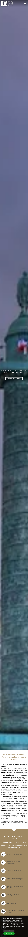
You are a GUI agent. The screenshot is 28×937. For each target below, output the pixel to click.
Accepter (10, 933)
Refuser (10, 931)
